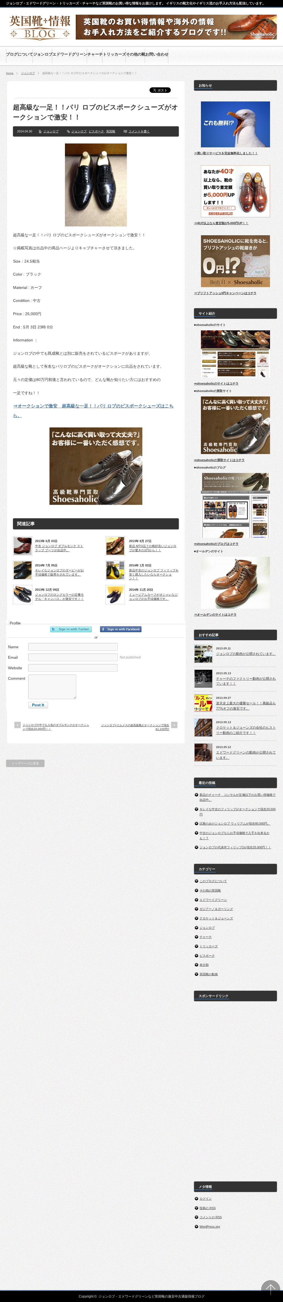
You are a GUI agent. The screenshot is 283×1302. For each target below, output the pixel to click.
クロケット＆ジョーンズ (216, 918)
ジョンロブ (28, 73)
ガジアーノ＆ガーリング (216, 909)
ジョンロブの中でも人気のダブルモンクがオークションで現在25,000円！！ (56, 726)
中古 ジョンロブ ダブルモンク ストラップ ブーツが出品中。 (59, 547)
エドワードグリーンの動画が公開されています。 (246, 755)
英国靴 (110, 131)
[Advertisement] (235, 1088)
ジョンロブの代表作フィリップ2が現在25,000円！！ (235, 847)
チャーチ (206, 936)
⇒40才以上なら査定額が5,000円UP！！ (221, 223)
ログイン (206, 1198)
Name (13, 647)
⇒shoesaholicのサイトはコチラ (216, 383)
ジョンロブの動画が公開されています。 (246, 654)
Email (13, 657)
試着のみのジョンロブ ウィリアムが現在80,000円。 (235, 823)
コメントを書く (139, 131)
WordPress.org (210, 1226)
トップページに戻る (25, 763)
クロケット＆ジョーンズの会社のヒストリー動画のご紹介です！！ (246, 730)
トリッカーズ (209, 946)
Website (15, 668)
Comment (16, 678)
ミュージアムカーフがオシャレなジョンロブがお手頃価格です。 (153, 596)
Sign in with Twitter (71, 629)
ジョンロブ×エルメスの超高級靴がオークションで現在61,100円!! (135, 727)
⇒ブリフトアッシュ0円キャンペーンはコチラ (225, 293)
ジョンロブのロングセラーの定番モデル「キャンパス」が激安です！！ (59, 596)
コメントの (211, 1217)
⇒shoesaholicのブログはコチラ (216, 543)
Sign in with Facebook (121, 629)
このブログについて (213, 881)
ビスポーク (96, 131)
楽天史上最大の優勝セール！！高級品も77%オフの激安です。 (246, 705)
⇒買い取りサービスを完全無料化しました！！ (226, 153)
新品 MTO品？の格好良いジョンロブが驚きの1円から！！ (152, 547)
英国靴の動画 (209, 974)
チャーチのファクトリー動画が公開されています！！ (246, 681)
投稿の (208, 1208)
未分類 (204, 964)
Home (10, 73)
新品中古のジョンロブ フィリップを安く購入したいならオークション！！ (154, 574)
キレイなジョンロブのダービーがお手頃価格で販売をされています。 (59, 572)
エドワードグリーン (213, 899)
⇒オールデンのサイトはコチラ (215, 614)
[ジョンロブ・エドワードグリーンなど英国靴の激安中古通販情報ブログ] (40, 39)
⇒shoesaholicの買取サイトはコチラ (219, 460)
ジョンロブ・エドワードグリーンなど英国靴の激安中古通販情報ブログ (151, 1296)
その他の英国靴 (210, 890)
